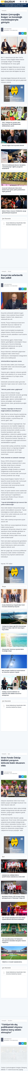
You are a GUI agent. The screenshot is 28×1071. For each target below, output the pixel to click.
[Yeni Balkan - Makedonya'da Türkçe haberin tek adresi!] (8, 1)
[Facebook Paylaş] (20, 33)
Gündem (10, 1020)
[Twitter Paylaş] (22, 33)
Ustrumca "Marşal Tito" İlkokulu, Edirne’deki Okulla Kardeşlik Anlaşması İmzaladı (14, 5)
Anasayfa (4, 10)
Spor (9, 754)
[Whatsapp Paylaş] (25, 33)
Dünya (9, 271)
